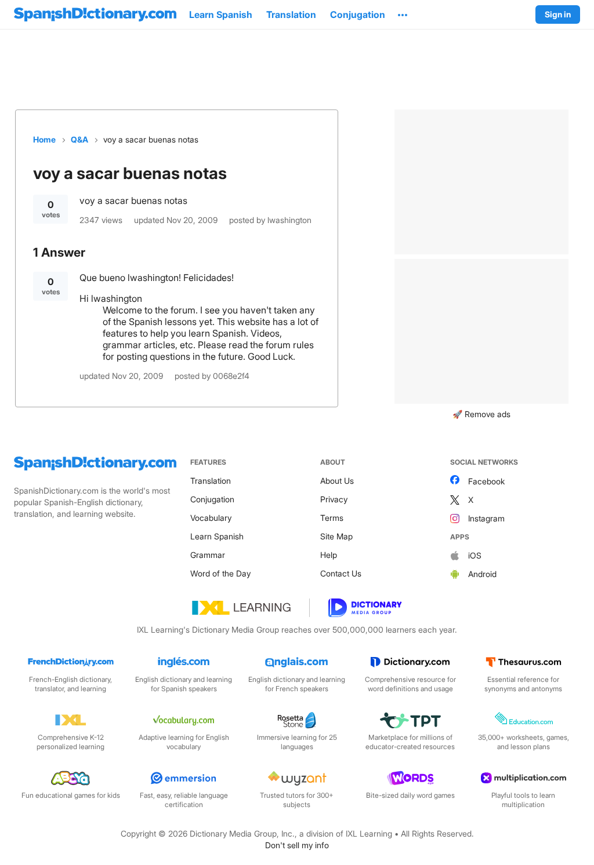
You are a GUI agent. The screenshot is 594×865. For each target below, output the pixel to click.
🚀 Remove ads (481, 414)
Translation (210, 481)
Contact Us (340, 573)
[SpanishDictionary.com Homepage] (95, 14)
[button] (402, 14)
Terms (331, 518)
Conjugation (212, 499)
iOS (474, 555)
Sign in (558, 14)
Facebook (486, 481)
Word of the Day (220, 573)
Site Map (336, 536)
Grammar (207, 555)
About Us (337, 481)
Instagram (486, 518)
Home (44, 139)
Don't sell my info (297, 845)
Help (328, 555)
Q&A (79, 139)
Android (482, 574)
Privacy (333, 499)
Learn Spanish (217, 536)
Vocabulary (210, 518)
